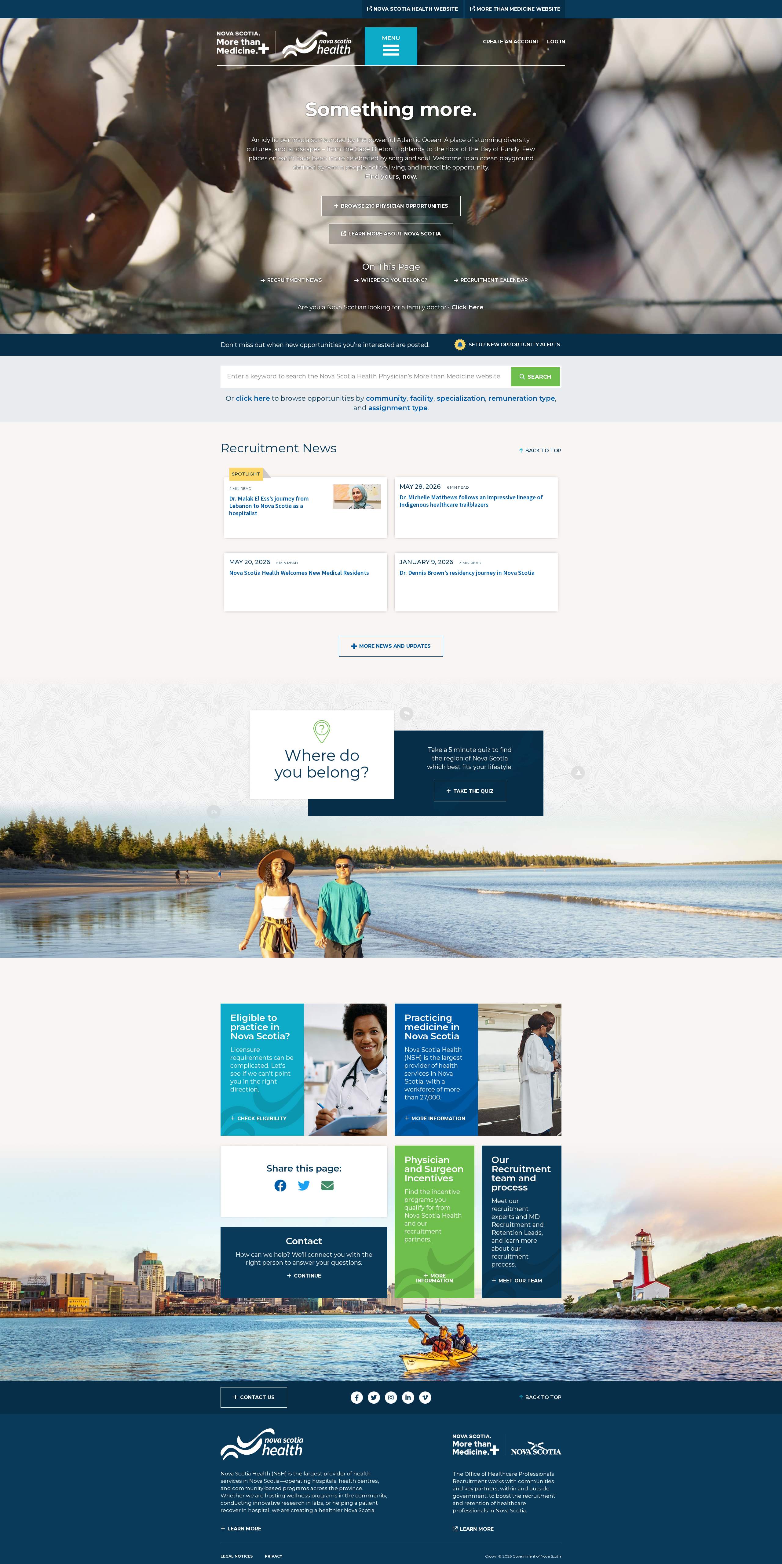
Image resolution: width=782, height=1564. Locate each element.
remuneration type (521, 398)
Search (539, 377)
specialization (461, 398)
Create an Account (511, 42)
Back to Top (543, 451)
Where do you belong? (394, 280)
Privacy (273, 1556)
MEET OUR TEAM (520, 1280)
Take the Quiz (473, 791)
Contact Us (257, 1397)
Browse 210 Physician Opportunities (394, 206)
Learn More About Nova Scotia (395, 234)
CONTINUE (307, 1275)
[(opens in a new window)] (280, 1185)
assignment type (398, 408)
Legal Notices (237, 1556)
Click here (467, 307)
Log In (556, 42)
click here (253, 398)
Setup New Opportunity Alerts (514, 345)
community (386, 398)
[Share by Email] (327, 1185)
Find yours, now (390, 176)
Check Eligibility (262, 1118)
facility (421, 398)
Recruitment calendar (494, 280)
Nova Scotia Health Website (415, 9)
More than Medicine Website (517, 9)
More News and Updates (395, 646)
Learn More (244, 1529)
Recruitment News (294, 280)
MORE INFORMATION (438, 1118)
